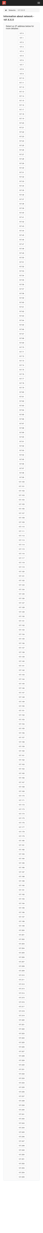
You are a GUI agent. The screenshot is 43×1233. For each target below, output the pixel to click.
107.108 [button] (22, 517)
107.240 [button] (22, 1109)
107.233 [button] (22, 1078)
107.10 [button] (21, 78)
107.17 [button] (21, 109)
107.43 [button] (21, 226)
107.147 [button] (22, 692)
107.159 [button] (22, 746)
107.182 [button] (22, 849)
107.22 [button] (21, 132)
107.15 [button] (21, 100)
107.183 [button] (22, 854)
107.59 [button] (21, 298)
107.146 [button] (22, 688)
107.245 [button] (22, 1132)
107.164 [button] (22, 769)
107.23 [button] (21, 136)
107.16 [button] (21, 105)
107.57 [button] (21, 289)
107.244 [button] (22, 1127)
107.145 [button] (22, 683)
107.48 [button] (21, 248)
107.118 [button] (22, 562)
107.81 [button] (21, 396)
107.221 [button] (22, 1024)
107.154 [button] (22, 724)
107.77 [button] (21, 378)
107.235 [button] (22, 1087)
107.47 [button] (21, 244)
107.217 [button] (22, 1006)
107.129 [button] (22, 612)
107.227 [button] (22, 1051)
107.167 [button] (22, 782)
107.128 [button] (22, 607)
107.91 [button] (21, 441)
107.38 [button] (21, 204)
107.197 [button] (22, 917)
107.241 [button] (22, 1114)
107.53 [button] (21, 271)
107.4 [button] (21, 51)
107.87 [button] (21, 423)
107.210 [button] (22, 975)
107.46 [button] (21, 239)
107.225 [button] (22, 1042)
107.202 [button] (22, 939)
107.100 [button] (22, 482)
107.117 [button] (22, 558)
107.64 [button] (21, 320)
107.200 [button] (22, 930)
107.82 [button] (21, 401)
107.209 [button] (22, 970)
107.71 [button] (21, 352)
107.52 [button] (21, 266)
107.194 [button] (22, 903)
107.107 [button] (22, 513)
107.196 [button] (22, 912)
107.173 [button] (22, 809)
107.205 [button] (22, 952)
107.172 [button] (22, 804)
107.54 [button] (21, 275)
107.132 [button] (22, 625)
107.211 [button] (22, 979)
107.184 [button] (22, 858)
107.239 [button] (22, 1105)
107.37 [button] (21, 199)
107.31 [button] (21, 172)
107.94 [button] (21, 455)
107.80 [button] (21, 392)
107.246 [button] (22, 1136)
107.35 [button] (21, 190)
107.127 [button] (22, 603)
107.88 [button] (21, 428)
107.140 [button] (22, 661)
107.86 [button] (21, 419)
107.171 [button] (22, 800)
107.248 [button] (22, 1145)
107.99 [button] (21, 477)
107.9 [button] (21, 73)
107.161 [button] (22, 755)
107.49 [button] (21, 253)
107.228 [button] (22, 1056)
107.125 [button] (22, 594)
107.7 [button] (21, 64)
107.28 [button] (21, 159)
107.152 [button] (22, 715)
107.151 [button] (22, 710)
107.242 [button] (22, 1118)
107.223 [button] (22, 1033)
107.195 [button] (22, 908)
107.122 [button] (22, 580)
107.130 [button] (22, 616)
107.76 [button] (21, 374)
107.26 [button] (21, 150)
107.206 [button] (22, 957)
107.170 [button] (22, 796)
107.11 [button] (21, 82)
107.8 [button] (21, 69)
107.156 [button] (22, 733)
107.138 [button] (22, 652)
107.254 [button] (22, 1172)
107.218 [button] (22, 1011)
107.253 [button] (22, 1168)
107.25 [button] (21, 145)
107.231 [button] (22, 1069)
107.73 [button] (21, 360)
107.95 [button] (21, 459)
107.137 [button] (22, 648)
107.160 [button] (22, 751)
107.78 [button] (21, 383)
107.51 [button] (21, 262)
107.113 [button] (22, 540)
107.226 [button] (22, 1047)
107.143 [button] (22, 674)
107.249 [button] (22, 1150)
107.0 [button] (21, 33)
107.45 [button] (21, 235)
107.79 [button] (21, 387)
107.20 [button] (21, 123)
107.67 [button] (21, 334)
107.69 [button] (21, 343)
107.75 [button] (21, 369)
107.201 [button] (22, 935)
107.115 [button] (22, 549)
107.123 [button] (22, 585)
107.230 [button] (22, 1065)
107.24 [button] (21, 141)
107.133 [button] (22, 630)
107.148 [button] (22, 697)
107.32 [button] (21, 177)
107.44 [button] (21, 230)
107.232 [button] (22, 1074)
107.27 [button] (21, 154)
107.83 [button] (21, 405)
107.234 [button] (22, 1083)
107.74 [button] (21, 365)
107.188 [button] (22, 876)
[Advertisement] (21, 1203)
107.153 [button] (22, 719)
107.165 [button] (22, 773)
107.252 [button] (22, 1163)
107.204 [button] (22, 948)
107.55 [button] (21, 280)
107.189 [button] (22, 881)
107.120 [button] (22, 571)
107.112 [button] (22, 535)
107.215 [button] (22, 997)
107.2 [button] (21, 42)
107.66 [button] (21, 329)
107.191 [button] (22, 890)
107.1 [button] (21, 38)
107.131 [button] (22, 621)
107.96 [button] (21, 464)
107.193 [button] (22, 899)
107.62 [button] (21, 311)
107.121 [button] (22, 576)
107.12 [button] (21, 87)
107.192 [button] (22, 894)
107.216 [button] (22, 1002)
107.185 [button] (22, 863)
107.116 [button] (22, 553)
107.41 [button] (21, 217)
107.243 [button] (22, 1123)
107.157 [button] (22, 737)
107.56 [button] (21, 284)
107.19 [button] (21, 118)
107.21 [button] (21, 127)
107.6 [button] (21, 60)
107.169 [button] (22, 791)
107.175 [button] (22, 818)
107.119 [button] (22, 567)
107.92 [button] (21, 446)
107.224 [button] (22, 1038)
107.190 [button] (22, 885)
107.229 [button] (22, 1060)
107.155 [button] (22, 728)
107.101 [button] (22, 486)
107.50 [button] (21, 257)
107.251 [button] (22, 1159)
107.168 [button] (22, 787)
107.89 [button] (21, 432)
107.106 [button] (22, 508)
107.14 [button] (21, 96)
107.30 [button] (21, 168)
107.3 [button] (21, 47)
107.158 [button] (22, 742)
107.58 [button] (21, 293)
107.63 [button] (21, 316)
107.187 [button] (22, 872)
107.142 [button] (22, 670)
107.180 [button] (22, 840)
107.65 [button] (21, 325)
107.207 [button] (22, 961)
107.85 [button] (21, 414)
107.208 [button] (22, 966)
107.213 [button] (22, 988)
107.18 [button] (21, 114)
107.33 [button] (21, 181)
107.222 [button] (22, 1029)
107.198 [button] (22, 921)
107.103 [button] (22, 495)
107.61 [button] (21, 307)
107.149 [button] (22, 701)
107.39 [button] (21, 208)
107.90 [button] (21, 437)
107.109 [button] (22, 522)
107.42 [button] (21, 221)
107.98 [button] (21, 473)
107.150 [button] (22, 706)
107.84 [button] (21, 410)
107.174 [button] (22, 813)
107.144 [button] (22, 679)
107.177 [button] (22, 827)
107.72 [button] (21, 356)
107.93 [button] (21, 450)
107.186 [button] (22, 867)
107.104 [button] (22, 500)
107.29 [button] (21, 163)
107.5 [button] (21, 56)
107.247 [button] (22, 1141)
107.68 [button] (21, 338)
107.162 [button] (22, 760)
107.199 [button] (22, 926)
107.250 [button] (22, 1154)
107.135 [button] (22, 639)
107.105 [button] (22, 504)
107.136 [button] (22, 643)
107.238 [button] (22, 1100)
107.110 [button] (22, 526)
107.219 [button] (22, 1015)
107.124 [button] (22, 589)
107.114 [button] (22, 544)
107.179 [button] (22, 836)
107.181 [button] (22, 845)
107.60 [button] (21, 302)
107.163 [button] (22, 764)
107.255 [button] (22, 1177)
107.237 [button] (22, 1096)
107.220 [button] (22, 1020)
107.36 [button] (21, 195)
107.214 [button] (22, 993)
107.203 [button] (22, 944)
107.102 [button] (22, 491)
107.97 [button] (21, 468)
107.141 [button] (22, 665)
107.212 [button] (22, 984)
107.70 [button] (21, 347)
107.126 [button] (22, 598)
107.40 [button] (21, 212)
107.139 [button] (22, 656)
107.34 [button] (21, 186)
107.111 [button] (22, 531)
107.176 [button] (22, 822)
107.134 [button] (22, 634)
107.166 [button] (22, 778)
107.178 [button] (22, 831)
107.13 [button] (21, 91)
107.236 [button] (22, 1092)
